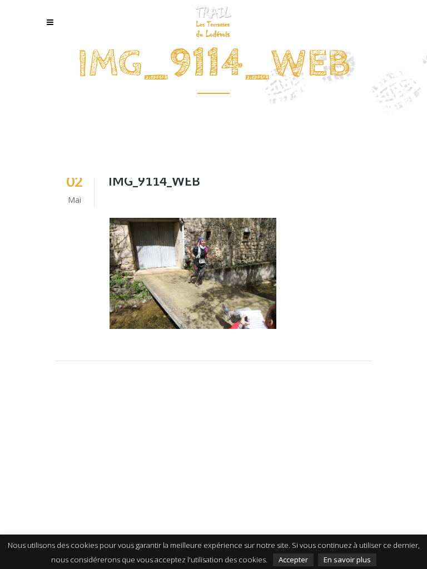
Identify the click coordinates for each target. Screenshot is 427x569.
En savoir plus (347, 560)
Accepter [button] (293, 560)
